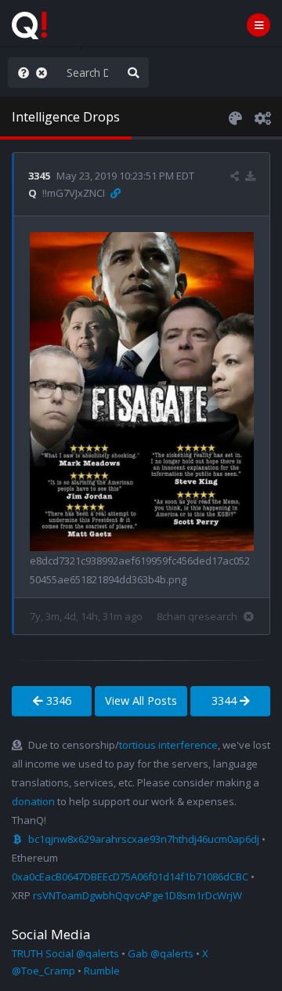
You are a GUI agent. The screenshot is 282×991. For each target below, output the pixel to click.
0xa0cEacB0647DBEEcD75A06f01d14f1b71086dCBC (130, 876)
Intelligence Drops (66, 116)
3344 (226, 700)
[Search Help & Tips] (20, 72)
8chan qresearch (197, 616)
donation (33, 801)
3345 (39, 176)
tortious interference (168, 745)
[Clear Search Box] (44, 72)
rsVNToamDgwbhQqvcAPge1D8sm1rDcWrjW (137, 895)
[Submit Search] (133, 72)
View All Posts (141, 700)
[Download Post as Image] (250, 176)
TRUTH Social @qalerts (65, 953)
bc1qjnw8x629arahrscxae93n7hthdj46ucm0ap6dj (143, 839)
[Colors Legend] (235, 116)
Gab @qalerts (160, 953)
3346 (57, 700)
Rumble (102, 971)
